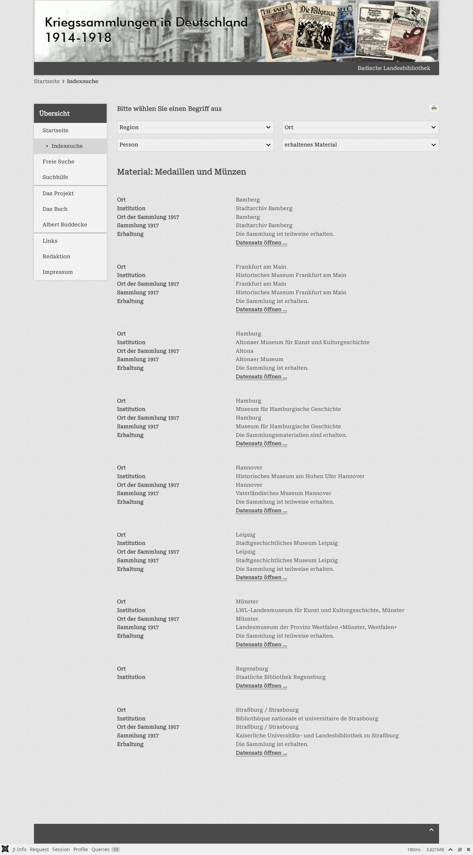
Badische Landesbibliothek (394, 68)
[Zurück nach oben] (431, 830)
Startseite (56, 130)
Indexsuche (67, 146)
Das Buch (55, 209)
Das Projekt (58, 193)
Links (50, 241)
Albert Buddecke (65, 225)
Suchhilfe (55, 177)
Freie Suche (58, 162)
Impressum (58, 272)
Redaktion (56, 256)
